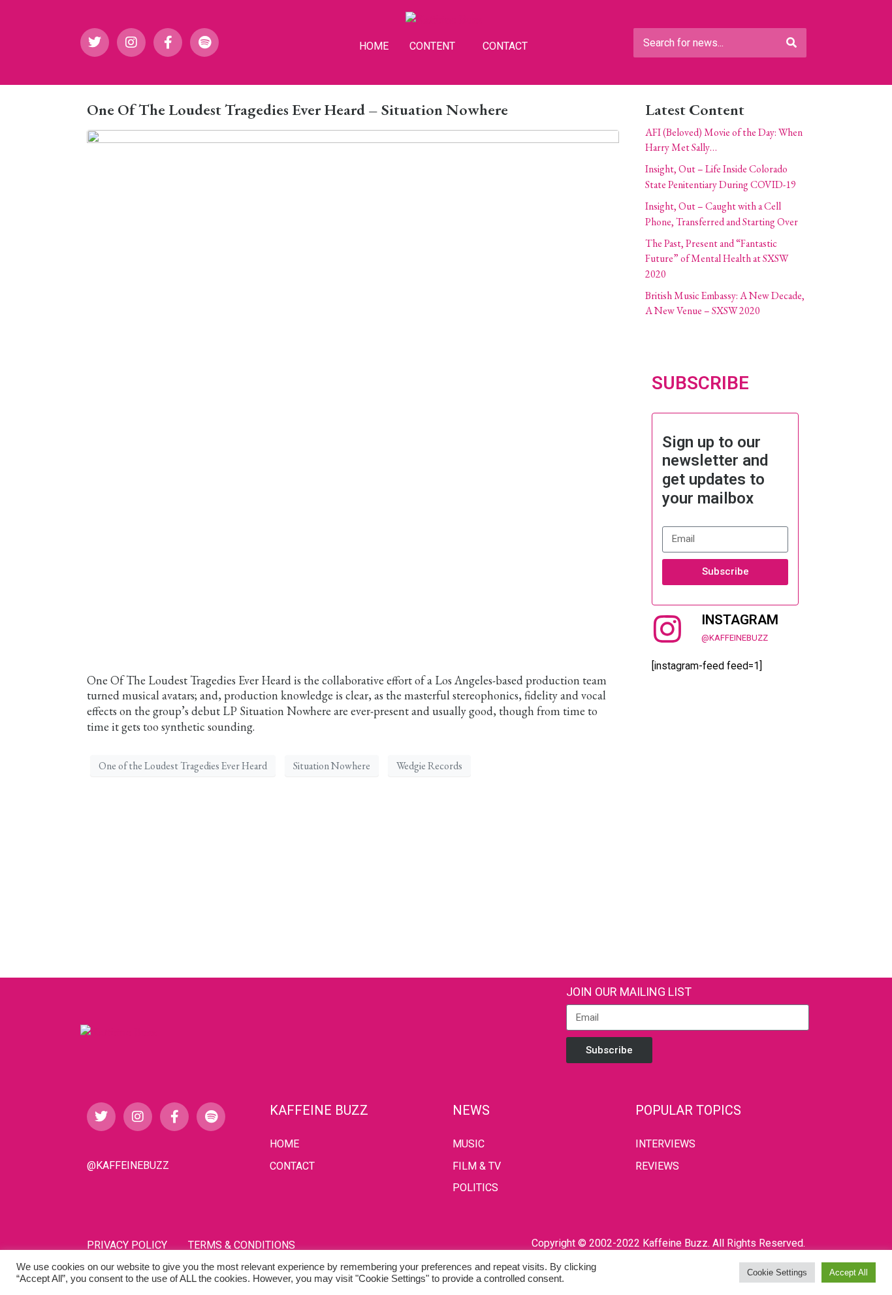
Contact (505, 46)
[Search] (791, 42)
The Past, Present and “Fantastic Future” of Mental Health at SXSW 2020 (716, 258)
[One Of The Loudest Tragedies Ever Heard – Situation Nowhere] (353, 394)
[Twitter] (94, 42)
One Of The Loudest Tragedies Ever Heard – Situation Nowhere (297, 109)
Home (374, 46)
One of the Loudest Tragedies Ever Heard (183, 766)
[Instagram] (131, 42)
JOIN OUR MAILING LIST (629, 992)
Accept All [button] (848, 1272)
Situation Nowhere (331, 766)
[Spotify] (204, 42)
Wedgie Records (429, 766)
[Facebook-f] (167, 42)
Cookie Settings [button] (777, 1272)
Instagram (739, 620)
